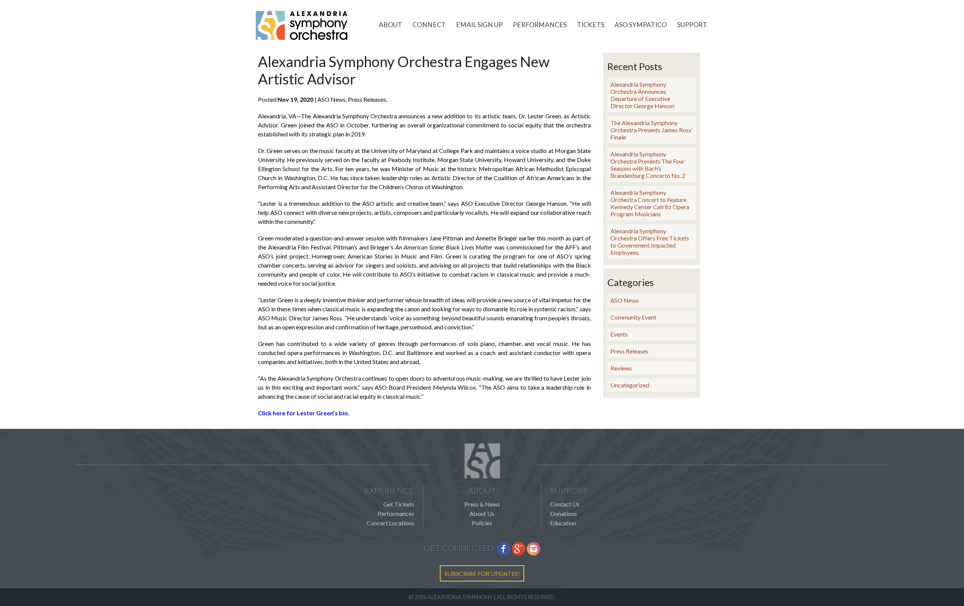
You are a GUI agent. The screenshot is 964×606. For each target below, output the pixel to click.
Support (692, 25)
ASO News (624, 300)
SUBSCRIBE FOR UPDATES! (482, 573)
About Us (482, 513)
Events (619, 334)
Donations (563, 513)
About (390, 25)
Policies (482, 522)
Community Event (633, 317)
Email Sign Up (479, 25)
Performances (540, 25)
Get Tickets (398, 504)
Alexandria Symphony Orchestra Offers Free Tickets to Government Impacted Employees (649, 241)
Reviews (621, 368)
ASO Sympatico (641, 25)
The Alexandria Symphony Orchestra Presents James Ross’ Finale (651, 130)
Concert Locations (390, 522)
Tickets (590, 25)
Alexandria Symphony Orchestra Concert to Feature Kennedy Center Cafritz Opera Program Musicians (649, 203)
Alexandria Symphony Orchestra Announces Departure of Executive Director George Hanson (642, 95)
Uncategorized (629, 385)
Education (563, 522)
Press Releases (629, 351)
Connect (429, 25)
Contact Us (565, 504)
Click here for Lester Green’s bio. (303, 412)
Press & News (482, 504)
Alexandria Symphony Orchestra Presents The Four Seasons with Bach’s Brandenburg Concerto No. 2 (647, 164)
